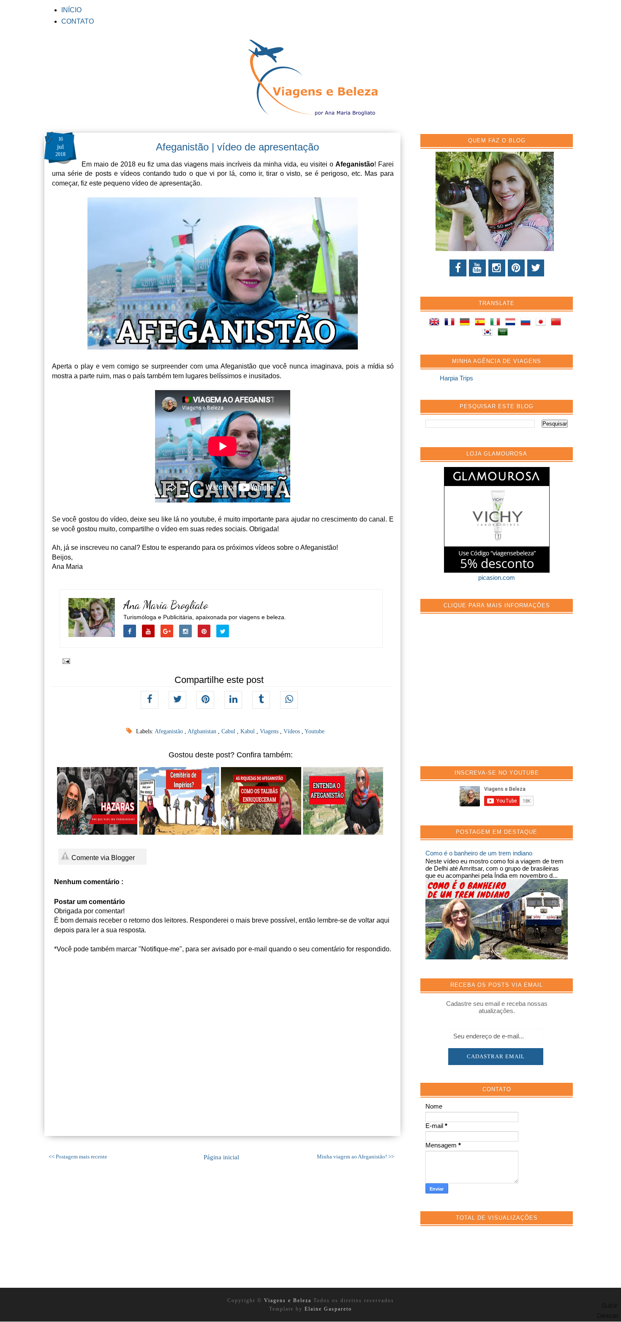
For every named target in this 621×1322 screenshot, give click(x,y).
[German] (466, 323)
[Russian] (527, 323)
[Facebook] (457, 267)
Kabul (248, 731)
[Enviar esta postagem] (65, 660)
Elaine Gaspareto (328, 1309)
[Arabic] (504, 333)
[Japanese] (542, 323)
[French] (451, 323)
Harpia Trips (456, 378)
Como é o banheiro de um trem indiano (478, 853)
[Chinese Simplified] (557, 323)
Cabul (229, 731)
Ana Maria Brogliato (165, 605)
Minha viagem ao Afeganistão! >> (355, 1157)
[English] (436, 323)
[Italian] (497, 323)
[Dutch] (512, 323)
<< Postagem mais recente (78, 1157)
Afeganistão (170, 731)
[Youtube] (477, 267)
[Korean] (489, 333)
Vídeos (292, 731)
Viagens (270, 731)
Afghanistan (203, 731)
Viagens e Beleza (288, 1300)
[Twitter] (535, 267)
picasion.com (496, 577)
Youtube (314, 731)
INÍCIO (71, 10)
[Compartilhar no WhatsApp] (289, 700)
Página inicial (221, 1157)
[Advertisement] (488, 694)
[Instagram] (496, 267)
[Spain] (481, 323)
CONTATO (77, 21)
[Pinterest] (516, 267)
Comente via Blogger (102, 857)
